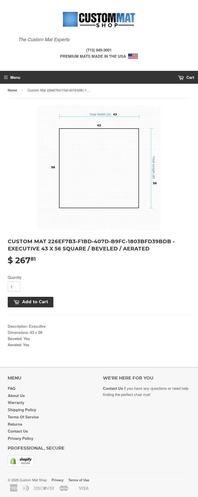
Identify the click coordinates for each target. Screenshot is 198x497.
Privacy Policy (20, 438)
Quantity (14, 277)
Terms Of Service (23, 417)
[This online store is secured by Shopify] (21, 465)
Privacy (57, 479)
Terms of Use (78, 479)
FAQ (11, 388)
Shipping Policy (22, 409)
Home (12, 90)
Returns (15, 424)
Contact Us (18, 431)
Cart (189, 77)
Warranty (16, 402)
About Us (16, 395)
